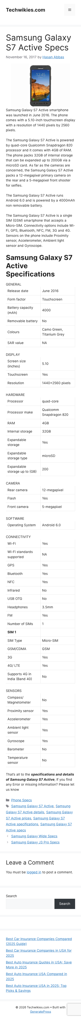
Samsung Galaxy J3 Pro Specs (35, 842)
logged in (34, 872)
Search (11, 896)
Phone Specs (21, 800)
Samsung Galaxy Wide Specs (34, 836)
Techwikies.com (25, 10)
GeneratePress (40, 1011)
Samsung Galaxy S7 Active (32, 806)
